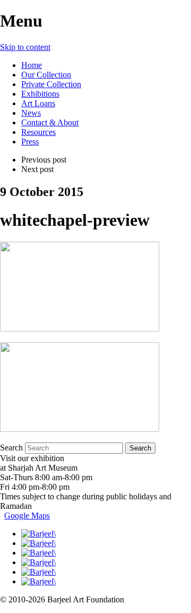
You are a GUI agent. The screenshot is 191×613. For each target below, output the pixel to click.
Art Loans (38, 103)
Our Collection (46, 74)
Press (30, 141)
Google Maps (27, 515)
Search (11, 447)
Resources (38, 132)
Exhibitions (40, 93)
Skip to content (25, 47)
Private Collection (51, 84)
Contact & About (50, 122)
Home (31, 65)
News (31, 112)
